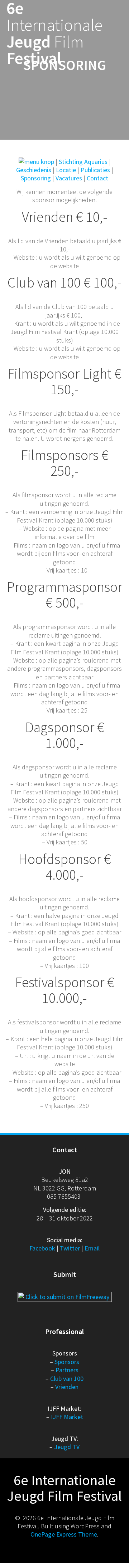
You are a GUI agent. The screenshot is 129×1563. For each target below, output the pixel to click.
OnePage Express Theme (63, 1534)
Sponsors (66, 1362)
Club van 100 (66, 1378)
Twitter (70, 1248)
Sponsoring (36, 178)
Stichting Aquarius (83, 162)
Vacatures (69, 178)
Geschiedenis (33, 170)
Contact (97, 178)
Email (92, 1248)
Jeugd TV (67, 1447)
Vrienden (66, 1387)
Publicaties (95, 170)
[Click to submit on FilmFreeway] (65, 1296)
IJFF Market (67, 1417)
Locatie (66, 170)
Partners (67, 1370)
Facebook (42, 1248)
